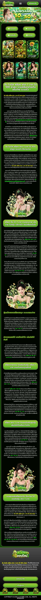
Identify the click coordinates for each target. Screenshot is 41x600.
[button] (20, 3)
